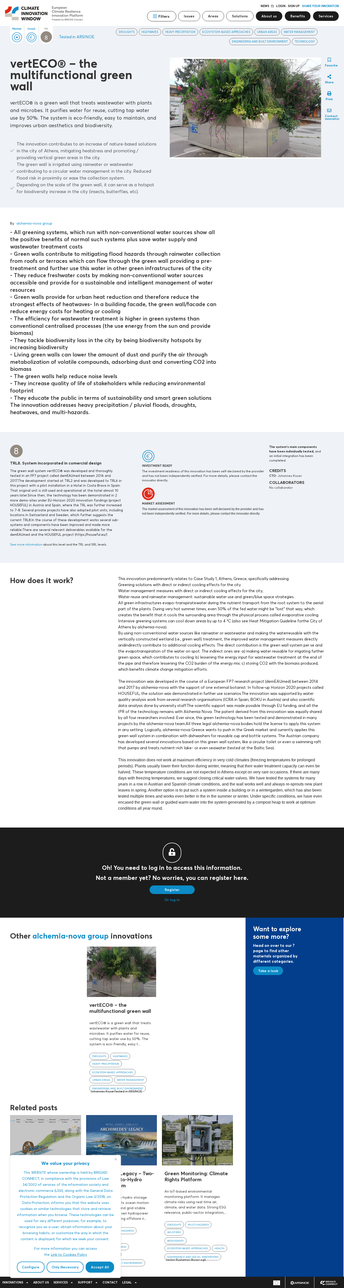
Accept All (100, 1267)
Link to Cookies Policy (69, 1254)
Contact (110, 1282)
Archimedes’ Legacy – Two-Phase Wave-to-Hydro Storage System (121, 1179)
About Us (41, 1282)
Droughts (127, 32)
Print (329, 99)
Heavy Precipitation (180, 32)
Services (60, 1282)
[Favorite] (329, 60)
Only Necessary (65, 1267)
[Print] (329, 93)
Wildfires (174, 1232)
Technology (305, 41)
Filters (163, 16)
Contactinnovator (332, 117)
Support (85, 1282)
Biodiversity (175, 1240)
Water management (299, 32)
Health (219, 1248)
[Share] (329, 77)
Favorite (331, 65)
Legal (127, 1282)
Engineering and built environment (260, 41)
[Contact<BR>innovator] (329, 110)
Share (329, 82)
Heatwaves (150, 32)
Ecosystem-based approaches (226, 32)
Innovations (12, 1282)
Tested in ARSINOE (76, 36)
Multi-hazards (123, 1230)
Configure (30, 1267)
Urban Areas (267, 32)
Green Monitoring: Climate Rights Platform (196, 1176)
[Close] (116, 1159)
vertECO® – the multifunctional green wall (120, 1008)
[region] (65, 1216)
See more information (26, 544)
